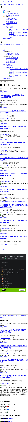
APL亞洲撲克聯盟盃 (11, 61)
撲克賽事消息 (9, 67)
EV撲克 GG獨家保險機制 (12, 54)
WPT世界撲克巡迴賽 (11, 59)
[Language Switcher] (1, 6)
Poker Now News (5, 103)
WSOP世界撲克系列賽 (12, 58)
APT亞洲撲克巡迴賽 (11, 62)
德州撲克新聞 (6, 64)
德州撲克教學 (6, 78)
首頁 (4, 50)
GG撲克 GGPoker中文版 (12, 53)
